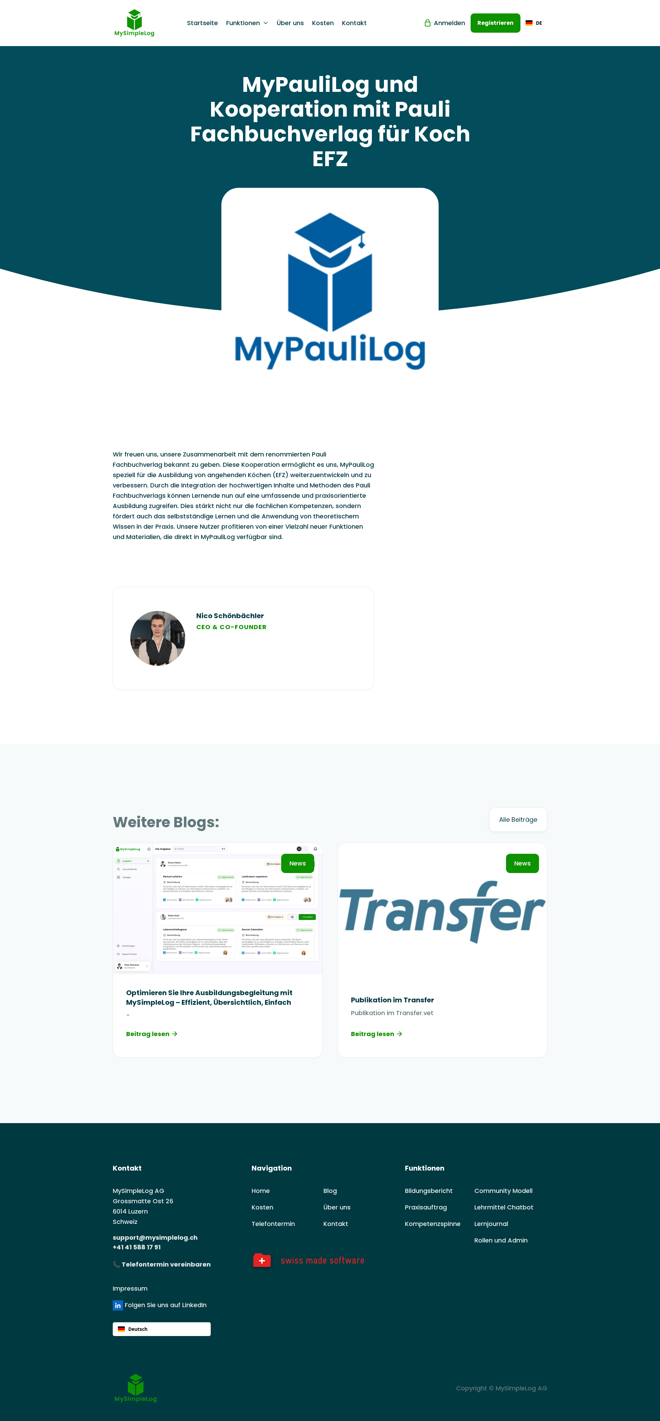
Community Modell (503, 1190)
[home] (143, 23)
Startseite (202, 23)
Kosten (323, 23)
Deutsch (137, 1329)
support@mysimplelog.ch (155, 1237)
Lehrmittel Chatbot (504, 1207)
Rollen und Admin (501, 1240)
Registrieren (495, 23)
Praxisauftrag (426, 1207)
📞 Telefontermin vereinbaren (162, 1264)
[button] (247, 23)
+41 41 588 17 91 (137, 1247)
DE (539, 23)
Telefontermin (273, 1223)
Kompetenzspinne (433, 1223)
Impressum (130, 1288)
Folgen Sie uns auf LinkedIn (165, 1305)
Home (261, 1190)
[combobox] (533, 23)
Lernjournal (491, 1223)
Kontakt (354, 23)
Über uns (290, 23)
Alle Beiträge (518, 819)
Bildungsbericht (429, 1190)
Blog (330, 1190)
